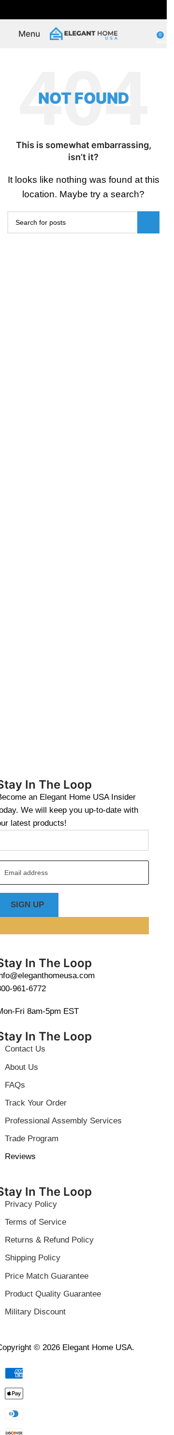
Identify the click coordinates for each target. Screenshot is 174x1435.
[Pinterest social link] (83, 9)
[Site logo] (83, 33)
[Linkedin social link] (95, 9)
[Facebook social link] (60, 9)
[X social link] (72, 9)
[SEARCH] (148, 222)
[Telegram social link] (107, 9)
